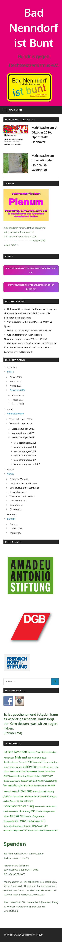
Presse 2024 (15, 381)
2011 (12, 758)
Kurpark (42, 791)
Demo (22, 820)
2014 (46, 826)
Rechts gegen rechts (11, 781)
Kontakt (13, 524)
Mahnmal (21, 757)
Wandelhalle (31, 796)
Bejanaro (31, 752)
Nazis (6, 767)
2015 (40, 796)
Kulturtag (22, 776)
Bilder (46, 796)
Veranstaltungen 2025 (20, 423)
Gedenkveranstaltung (18, 806)
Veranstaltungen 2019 (25, 451)
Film (56, 830)
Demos (10, 469)
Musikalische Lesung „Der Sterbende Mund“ (29, 330)
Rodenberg (25, 811)
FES (30, 767)
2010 (33, 811)
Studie (35, 791)
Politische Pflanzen (18, 479)
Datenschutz (15, 528)
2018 (26, 766)
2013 (25, 830)
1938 (29, 821)
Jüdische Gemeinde (13, 796)
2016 (30, 762)
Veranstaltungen (13, 785)
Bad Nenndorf (17, 752)
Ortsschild (23, 762)
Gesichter (27, 826)
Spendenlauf (32, 772)
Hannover (37, 825)
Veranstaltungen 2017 (25, 459)
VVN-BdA (50, 785)
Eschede (28, 785)
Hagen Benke (43, 767)
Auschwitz (47, 775)
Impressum (15, 532)
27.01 (35, 781)
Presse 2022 (18, 395)
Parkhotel (13, 776)
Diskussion (26, 816)
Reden (53, 752)
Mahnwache (40, 785)
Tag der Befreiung (24, 801)
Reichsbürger (16, 767)
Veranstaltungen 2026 (20, 419)
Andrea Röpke (9, 801)
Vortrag (7, 757)
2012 (5, 752)
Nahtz (40, 781)
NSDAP (6, 816)
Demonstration (50, 762)
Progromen (38, 816)
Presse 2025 (15, 377)
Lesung (50, 791)
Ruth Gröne (35, 821)
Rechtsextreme (10, 762)
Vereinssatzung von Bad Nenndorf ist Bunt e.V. (31, 270)
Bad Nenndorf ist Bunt (33, 28)
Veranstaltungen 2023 (23, 428)
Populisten (14, 772)
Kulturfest (26, 780)
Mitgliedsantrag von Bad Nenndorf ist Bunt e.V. (31, 287)
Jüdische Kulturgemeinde (46, 811)
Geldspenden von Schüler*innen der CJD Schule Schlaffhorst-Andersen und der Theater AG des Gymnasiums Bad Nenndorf (30, 347)
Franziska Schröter (35, 830)
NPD (12, 816)
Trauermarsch (39, 806)
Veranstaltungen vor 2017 (27, 464)
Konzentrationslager (13, 826)
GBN (35, 767)
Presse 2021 (17, 399)
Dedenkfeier (50, 772)
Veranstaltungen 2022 (23, 437)
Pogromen (18, 830)
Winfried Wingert (10, 791)
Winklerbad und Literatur (22, 496)
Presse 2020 (18, 404)
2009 (6, 776)
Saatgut (22, 771)
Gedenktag (51, 806)
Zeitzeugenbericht (10, 821)
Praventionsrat (43, 752)
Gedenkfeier (8, 830)
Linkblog (11, 514)
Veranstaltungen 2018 (25, 455)
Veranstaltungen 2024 (23, 433)
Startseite (12, 367)
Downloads (15, 509)
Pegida (53, 796)
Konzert (41, 772)
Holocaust (25, 791)
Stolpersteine (48, 830)
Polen (16, 811)
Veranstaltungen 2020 (25, 447)
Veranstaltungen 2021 (25, 442)
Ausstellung (50, 780)
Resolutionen (16, 505)
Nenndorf (37, 762)
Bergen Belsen (34, 776)
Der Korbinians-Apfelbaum (23, 483)
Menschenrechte (17, 500)
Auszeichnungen (17, 492)
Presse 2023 (15, 385)
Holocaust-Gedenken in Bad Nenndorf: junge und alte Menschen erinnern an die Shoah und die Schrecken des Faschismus (30, 313)
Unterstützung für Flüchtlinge (24, 487)
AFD (43, 821)
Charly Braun (8, 811)
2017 (18, 816)
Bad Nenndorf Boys (37, 757)
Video (10, 409)
